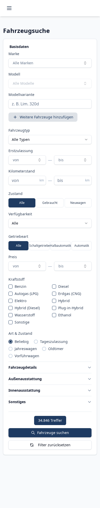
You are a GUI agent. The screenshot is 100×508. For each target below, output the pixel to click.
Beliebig (22, 341)
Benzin (20, 286)
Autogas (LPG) (26, 293)
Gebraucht (49, 203)
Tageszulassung (54, 341)
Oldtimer (56, 348)
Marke (13, 53)
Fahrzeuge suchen (53, 432)
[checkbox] (10, 286)
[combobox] (50, 63)
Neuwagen (78, 203)
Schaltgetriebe (39, 245)
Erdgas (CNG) (69, 293)
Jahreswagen (26, 348)
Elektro (20, 300)
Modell (14, 74)
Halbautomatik (61, 245)
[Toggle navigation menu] (9, 8)
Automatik (81, 245)
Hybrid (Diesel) (27, 307)
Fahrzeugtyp (19, 130)
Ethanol (64, 315)
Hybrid (64, 300)
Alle (22, 203)
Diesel (63, 286)
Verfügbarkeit (20, 214)
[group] (50, 202)
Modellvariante (21, 94)
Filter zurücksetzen (54, 444)
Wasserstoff (25, 315)
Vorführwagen (27, 355)
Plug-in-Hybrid (70, 307)
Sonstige (22, 322)
